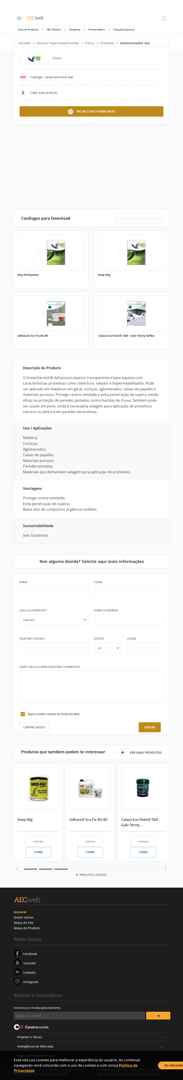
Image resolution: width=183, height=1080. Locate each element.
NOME (23, 582)
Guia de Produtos (28, 29)
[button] (17, 868)
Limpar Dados (34, 727)
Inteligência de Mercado (35, 1046)
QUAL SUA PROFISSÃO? (33, 610)
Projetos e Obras (29, 1037)
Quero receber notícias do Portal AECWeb (53, 714)
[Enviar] (158, 1016)
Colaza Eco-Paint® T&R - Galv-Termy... (140, 822)
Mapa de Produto (27, 928)
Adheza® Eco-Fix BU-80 (88, 819)
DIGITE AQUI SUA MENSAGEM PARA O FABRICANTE (49, 667)
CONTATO (38, 841)
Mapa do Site (23, 923)
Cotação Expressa (124, 29)
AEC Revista (54, 29)
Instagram (30, 982)
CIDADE (131, 639)
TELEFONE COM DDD (32, 639)
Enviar (149, 727)
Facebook (30, 954)
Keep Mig (25, 819)
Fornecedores (96, 29)
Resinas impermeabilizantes (58, 43)
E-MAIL (98, 582)
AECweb (25, 43)
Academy (74, 29)
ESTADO (99, 639)
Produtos (107, 43)
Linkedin (29, 972)
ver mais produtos (146, 752)
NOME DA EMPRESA (106, 610)
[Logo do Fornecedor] (34, 58)
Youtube (29, 963)
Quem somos (23, 917)
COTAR (38, 852)
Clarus (90, 43)
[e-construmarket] (31, 1026)
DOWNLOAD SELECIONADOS (138, 218)
